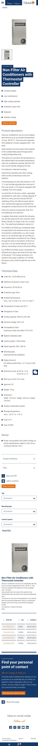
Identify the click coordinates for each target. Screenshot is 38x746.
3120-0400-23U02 (8, 632)
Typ (3, 493)
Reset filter (6, 530)
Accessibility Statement (9, 740)
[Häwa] (21, 2)
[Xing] (14, 727)
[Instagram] (19, 727)
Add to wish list (9, 123)
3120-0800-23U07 (8, 643)
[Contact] (35, 372)
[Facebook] (10, 727)
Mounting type (7, 506)
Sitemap (33, 738)
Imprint (21, 738)
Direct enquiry (8, 486)
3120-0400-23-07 (8, 627)
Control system (7, 519)
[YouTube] (23, 727)
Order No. (9, 620)
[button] (2, 2)
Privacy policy (6, 738)
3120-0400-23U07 (8, 638)
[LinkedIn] (27, 727)
